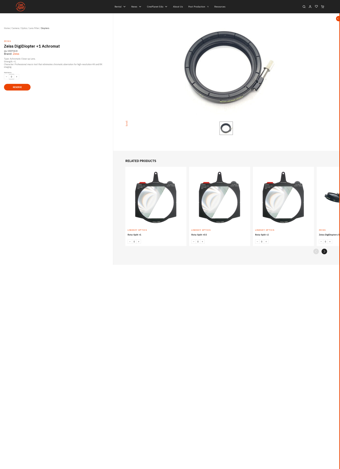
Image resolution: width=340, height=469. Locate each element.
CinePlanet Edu (155, 6)
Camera (15, 28)
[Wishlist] (316, 6)
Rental (118, 6)
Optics (24, 28)
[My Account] (310, 6)
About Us (178, 6)
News (134, 6)
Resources (219, 6)
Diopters (45, 28)
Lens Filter (34, 28)
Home (7, 28)
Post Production (196, 6)
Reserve (17, 87)
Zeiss (16, 54)
